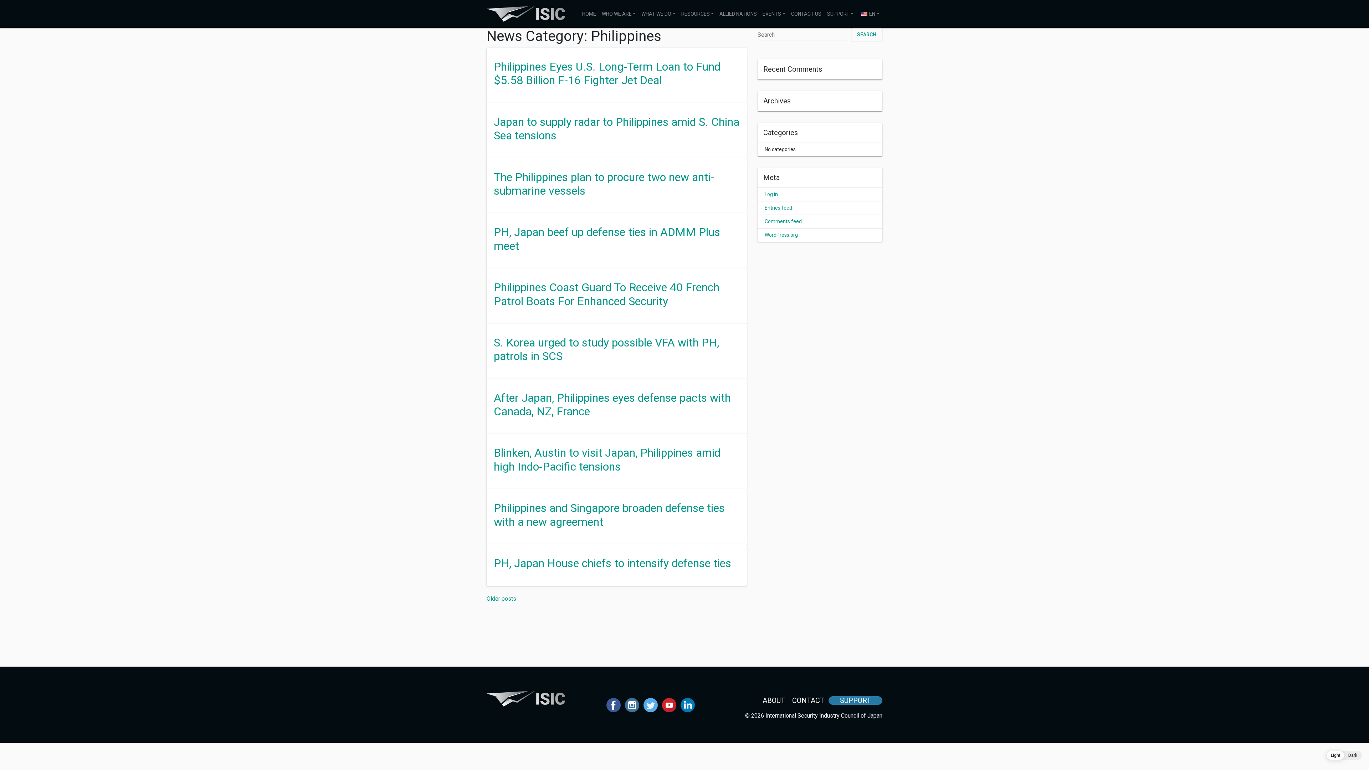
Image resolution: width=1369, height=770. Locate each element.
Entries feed (778, 208)
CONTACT (808, 700)
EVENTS (772, 14)
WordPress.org (781, 235)
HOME (589, 14)
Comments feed (783, 221)
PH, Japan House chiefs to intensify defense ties (612, 563)
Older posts (501, 598)
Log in (771, 194)
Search (866, 34)
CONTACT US (806, 14)
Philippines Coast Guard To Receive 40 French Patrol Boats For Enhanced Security (606, 294)
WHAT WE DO (656, 14)
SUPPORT (838, 14)
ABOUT (774, 700)
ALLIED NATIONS (738, 14)
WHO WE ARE (617, 14)
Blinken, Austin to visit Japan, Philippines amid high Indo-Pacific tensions (607, 459)
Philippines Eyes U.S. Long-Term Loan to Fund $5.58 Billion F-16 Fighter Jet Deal (607, 73)
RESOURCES (695, 14)
